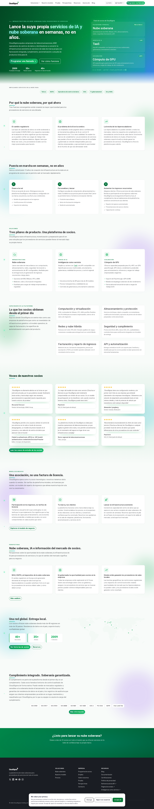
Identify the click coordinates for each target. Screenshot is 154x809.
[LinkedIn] (13, 779)
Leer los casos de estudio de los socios (26, 450)
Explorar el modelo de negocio (22, 528)
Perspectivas (67, 3)
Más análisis (15, 598)
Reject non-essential (103, 800)
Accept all (117, 800)
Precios (57, 778)
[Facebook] (19, 779)
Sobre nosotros (83, 778)
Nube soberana (60, 771)
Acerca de (86, 3)
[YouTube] (16, 779)
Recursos (77, 3)
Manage (89, 800)
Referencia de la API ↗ (108, 784)
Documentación (106, 774)
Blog (93, 3)
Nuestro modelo (47, 3)
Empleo (80, 774)
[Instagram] (23, 779)
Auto (109, 3)
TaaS (75, 265)
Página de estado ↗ (108, 787)
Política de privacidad (108, 780)
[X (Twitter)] (10, 779)
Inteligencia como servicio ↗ (110, 790)
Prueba (57, 3)
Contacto (81, 787)
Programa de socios (85, 771)
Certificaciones (106, 778)
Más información (77, 712)
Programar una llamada (135, 3)
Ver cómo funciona (50, 61)
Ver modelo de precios (91, 752)
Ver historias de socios (19, 647)
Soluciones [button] (34, 3)
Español (119, 3)
